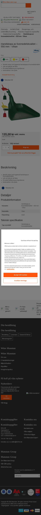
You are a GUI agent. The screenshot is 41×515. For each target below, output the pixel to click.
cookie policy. (10, 269)
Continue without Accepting (29, 240)
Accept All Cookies (20, 275)
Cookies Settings (20, 281)
